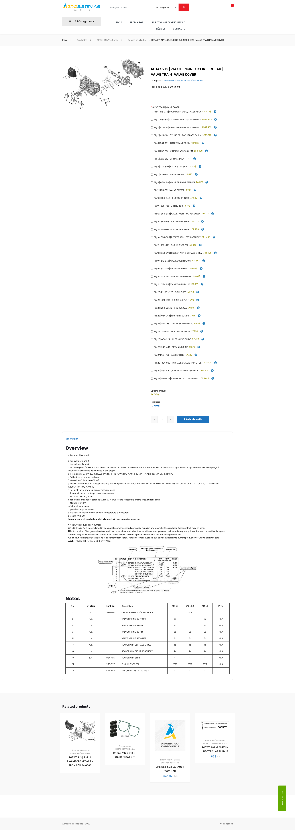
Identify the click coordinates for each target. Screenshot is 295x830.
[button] (139, 63)
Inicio (64, 40)
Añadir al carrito (193, 419)
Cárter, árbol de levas (80, 750)
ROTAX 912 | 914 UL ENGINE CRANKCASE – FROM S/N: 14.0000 (80, 761)
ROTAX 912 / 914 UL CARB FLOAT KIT (125, 755)
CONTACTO (179, 29)
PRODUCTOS (136, 22)
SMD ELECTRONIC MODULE (215, 743)
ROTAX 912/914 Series (107, 40)
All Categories (83, 21)
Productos (82, 40)
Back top (282, 801)
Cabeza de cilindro (137, 40)
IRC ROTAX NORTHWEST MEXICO (168, 22)
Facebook (228, 823)
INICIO (119, 22)
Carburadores (125, 746)
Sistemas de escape (170, 763)
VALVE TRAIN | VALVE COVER (165, 107)
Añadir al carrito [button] (82, 783)
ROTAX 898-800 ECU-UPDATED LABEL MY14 (215, 749)
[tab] (71, 440)
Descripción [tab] (71, 439)
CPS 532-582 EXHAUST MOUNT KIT (170, 768)
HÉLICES (160, 29)
